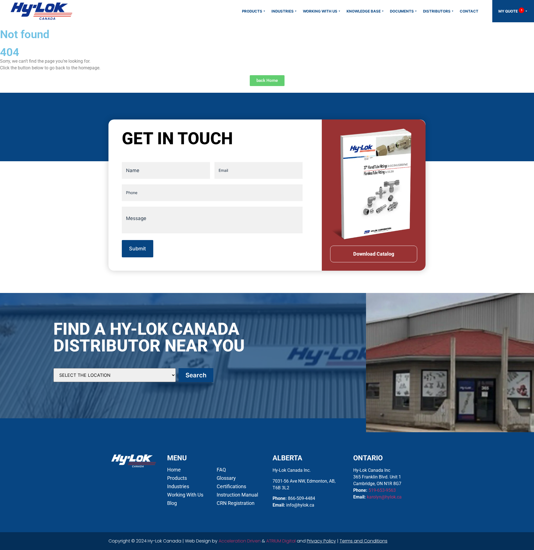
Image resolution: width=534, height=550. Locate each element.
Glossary (226, 478)
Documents (402, 11)
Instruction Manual (237, 495)
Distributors (437, 11)
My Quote (510, 11)
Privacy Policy (321, 541)
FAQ (221, 470)
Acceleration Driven (240, 541)
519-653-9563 (382, 490)
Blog (172, 503)
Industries (282, 11)
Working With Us (320, 11)
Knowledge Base (364, 11)
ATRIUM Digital (281, 541)
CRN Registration (235, 503)
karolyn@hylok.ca (384, 497)
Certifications (231, 486)
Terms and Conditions (363, 541)
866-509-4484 (301, 498)
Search (196, 375)
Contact (469, 11)
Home (174, 470)
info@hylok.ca (300, 505)
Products (252, 11)
